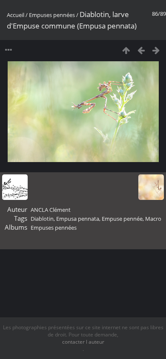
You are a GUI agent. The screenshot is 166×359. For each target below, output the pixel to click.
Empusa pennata (77, 218)
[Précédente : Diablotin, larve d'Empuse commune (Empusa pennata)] (141, 50)
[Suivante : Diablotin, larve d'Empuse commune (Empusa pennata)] (156, 50)
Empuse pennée (122, 218)
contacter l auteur (83, 341)
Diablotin (42, 218)
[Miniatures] (126, 50)
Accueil (15, 15)
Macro (153, 218)
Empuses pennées (52, 15)
